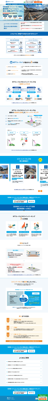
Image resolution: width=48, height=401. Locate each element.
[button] (39, 191)
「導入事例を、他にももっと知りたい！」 (20, 189)
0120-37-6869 (43, 397)
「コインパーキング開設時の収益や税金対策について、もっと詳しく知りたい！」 (20, 274)
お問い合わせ (37, 2)
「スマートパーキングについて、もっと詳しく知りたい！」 (20, 150)
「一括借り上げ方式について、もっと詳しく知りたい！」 (20, 102)
